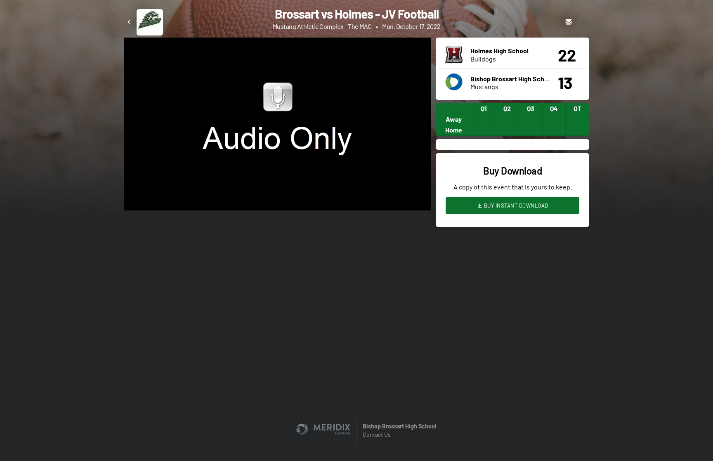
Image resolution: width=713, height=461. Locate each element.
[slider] (277, 180)
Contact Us (377, 434)
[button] (280, 126)
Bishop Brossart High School (399, 426)
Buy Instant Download (515, 205)
